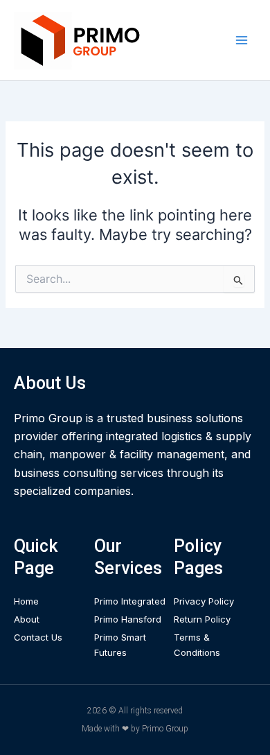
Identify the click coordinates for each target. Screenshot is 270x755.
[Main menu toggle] (241, 40)
